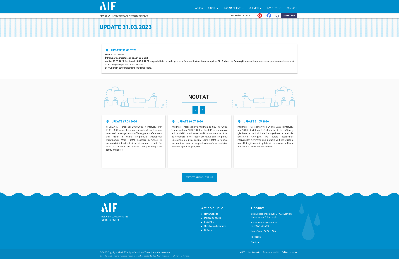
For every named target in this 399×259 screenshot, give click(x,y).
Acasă (199, 8)
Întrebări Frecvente (242, 16)
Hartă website (211, 214)
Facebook (256, 237)
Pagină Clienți (232, 8)
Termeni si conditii (271, 252)
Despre (212, 8)
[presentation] (195, 110)
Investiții (272, 8)
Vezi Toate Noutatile (199, 177)
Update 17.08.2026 (124, 121)
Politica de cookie (212, 218)
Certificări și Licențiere (215, 226)
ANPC (242, 252)
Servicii (254, 8)
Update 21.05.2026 (256, 121)
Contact (291, 8)
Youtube (255, 242)
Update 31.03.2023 (123, 50)
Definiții (208, 230)
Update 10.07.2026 (190, 121)
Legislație (209, 222)
